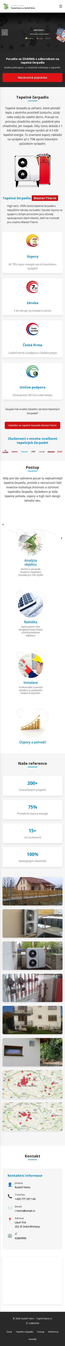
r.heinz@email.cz (25, 1211)
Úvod (9, 1331)
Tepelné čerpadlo (24, 1331)
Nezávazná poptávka (32, 77)
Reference (53, 1331)
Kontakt (33, 1339)
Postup (40, 1331)
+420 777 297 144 (25, 1199)
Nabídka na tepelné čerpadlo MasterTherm (32, 425)
